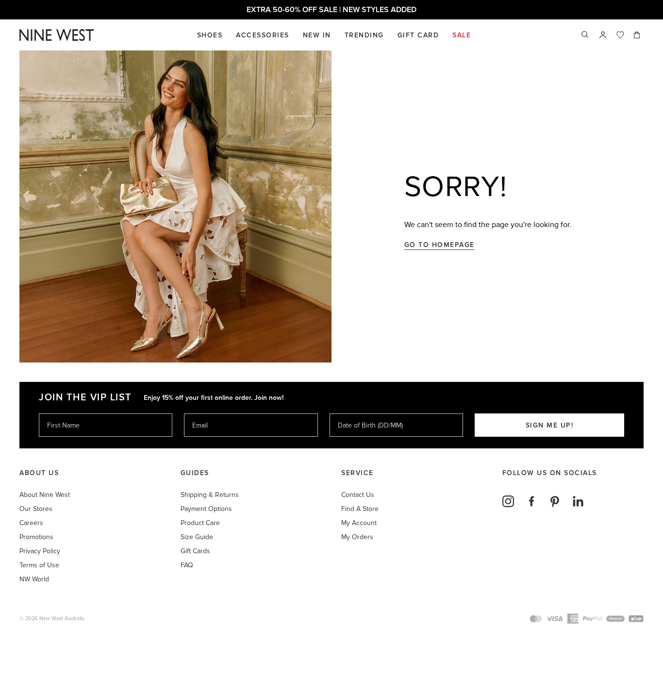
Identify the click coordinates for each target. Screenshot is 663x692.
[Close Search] (585, 34)
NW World (34, 579)
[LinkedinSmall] (578, 501)
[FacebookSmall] (531, 501)
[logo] (56, 35)
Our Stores (35, 509)
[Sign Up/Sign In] (603, 34)
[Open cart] (638, 34)
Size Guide (197, 537)
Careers (31, 523)
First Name (63, 413)
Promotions (36, 537)
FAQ (187, 565)
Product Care (200, 523)
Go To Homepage (439, 245)
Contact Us (357, 495)
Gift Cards (195, 551)
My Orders (357, 537)
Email (201, 413)
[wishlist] (620, 34)
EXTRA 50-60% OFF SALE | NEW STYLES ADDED (331, 10)
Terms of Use (39, 565)
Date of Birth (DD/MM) (366, 413)
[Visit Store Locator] (603, 34)
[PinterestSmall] (554, 501)
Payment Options (206, 509)
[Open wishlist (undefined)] (620, 34)
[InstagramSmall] (508, 501)
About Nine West (44, 495)
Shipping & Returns (210, 495)
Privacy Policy (39, 551)
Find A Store (360, 509)
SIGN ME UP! (550, 425)
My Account (359, 523)
